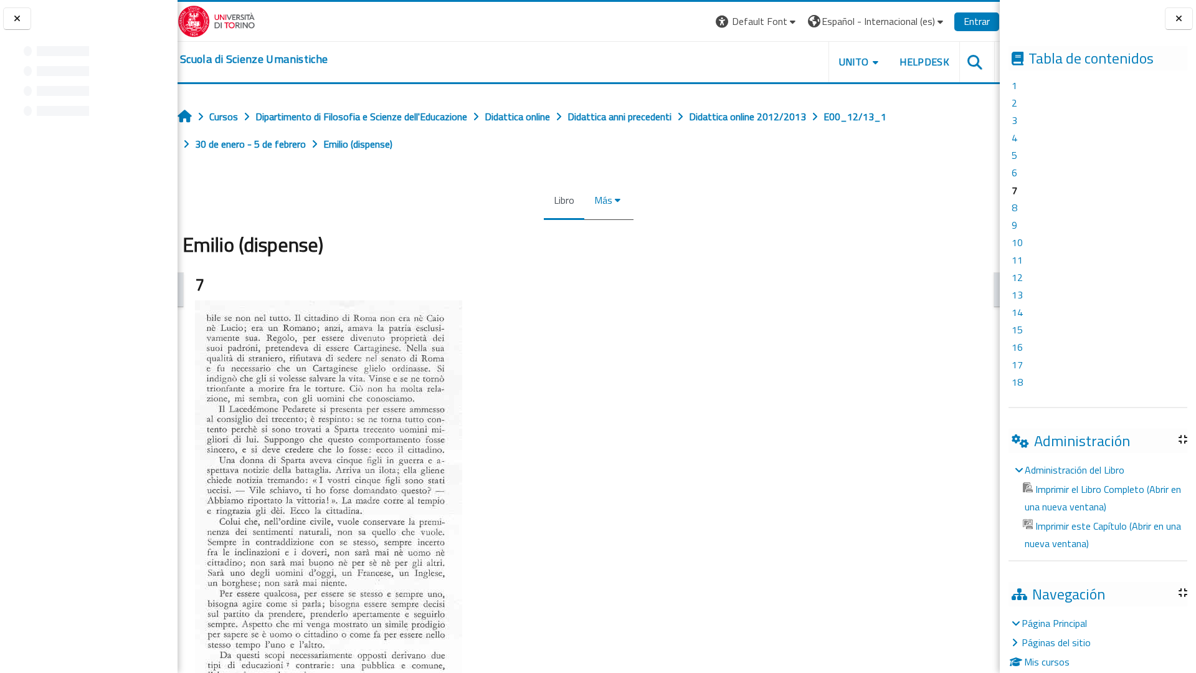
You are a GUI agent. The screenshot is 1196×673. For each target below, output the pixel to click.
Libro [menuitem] (564, 200)
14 (1017, 312)
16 (1017, 347)
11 (1017, 259)
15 (1017, 329)
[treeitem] (1098, 506)
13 (1017, 294)
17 (1017, 364)
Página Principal (1054, 623)
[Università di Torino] (216, 19)
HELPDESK (924, 61)
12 (1017, 277)
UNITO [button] (854, 61)
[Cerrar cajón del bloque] (1179, 19)
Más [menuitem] (603, 200)
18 (1017, 382)
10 (1017, 242)
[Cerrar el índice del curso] (17, 19)
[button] (757, 21)
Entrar (977, 21)
